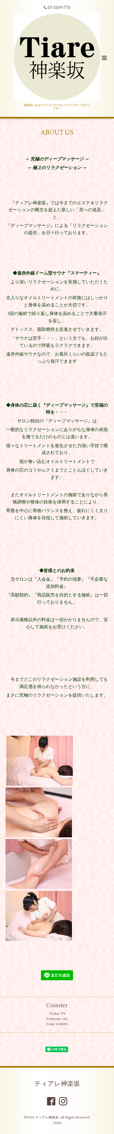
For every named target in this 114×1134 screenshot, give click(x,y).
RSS (58, 1123)
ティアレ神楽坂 (57, 1084)
